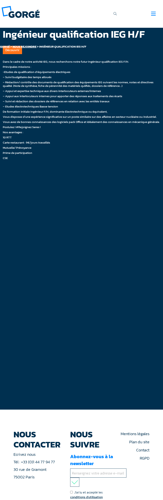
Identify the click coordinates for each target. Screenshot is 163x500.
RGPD (144, 458)
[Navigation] (153, 14)
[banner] (21, 11)
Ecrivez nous (25, 454)
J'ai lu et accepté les (86, 494)
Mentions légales (135, 434)
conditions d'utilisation (86, 497)
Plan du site (139, 442)
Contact (142, 450)
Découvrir (12, 50)
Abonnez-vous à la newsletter (91, 460)
